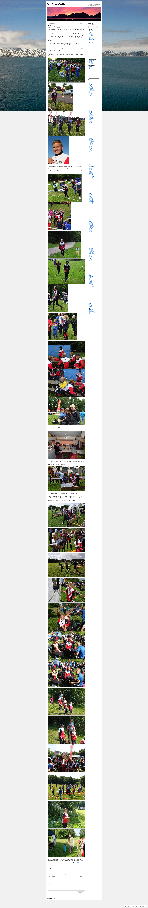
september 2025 (91, 90)
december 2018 (91, 165)
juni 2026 (90, 83)
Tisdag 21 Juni (82, 23)
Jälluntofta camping (51, 23)
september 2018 (91, 166)
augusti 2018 (91, 167)
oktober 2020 (91, 143)
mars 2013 (90, 234)
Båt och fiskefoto (91, 38)
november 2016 (91, 189)
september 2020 (91, 144)
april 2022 (90, 124)
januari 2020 (91, 152)
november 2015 (91, 201)
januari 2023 (91, 116)
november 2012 (91, 238)
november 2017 (91, 176)
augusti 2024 (91, 98)
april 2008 (90, 293)
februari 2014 (91, 223)
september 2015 (91, 203)
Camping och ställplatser (70, 19)
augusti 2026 (91, 82)
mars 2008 (90, 294)
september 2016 (91, 191)
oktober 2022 (91, 119)
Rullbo (90, 47)
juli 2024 (90, 99)
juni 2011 (90, 256)
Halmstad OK (91, 62)
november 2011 (91, 251)
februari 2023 (91, 115)
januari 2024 (91, 106)
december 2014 (91, 212)
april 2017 (90, 183)
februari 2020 (91, 151)
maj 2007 (90, 305)
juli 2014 (90, 218)
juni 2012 (90, 244)
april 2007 (90, 306)
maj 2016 (90, 195)
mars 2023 (90, 114)
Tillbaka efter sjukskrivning (93, 75)
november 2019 (91, 154)
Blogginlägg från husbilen (60, 19)
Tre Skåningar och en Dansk (56, 26)
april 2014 (90, 221)
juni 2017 (90, 181)
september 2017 (91, 178)
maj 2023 (90, 112)
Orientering (58, 874)
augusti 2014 (91, 217)
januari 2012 (91, 249)
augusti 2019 (91, 157)
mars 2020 (90, 150)
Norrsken (76, 19)
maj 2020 (90, 148)
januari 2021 (91, 140)
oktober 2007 (91, 300)
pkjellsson (59, 27)
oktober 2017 (91, 177)
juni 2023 (90, 111)
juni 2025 (90, 93)
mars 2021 (90, 138)
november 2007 (91, 299)
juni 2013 (90, 231)
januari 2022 (91, 127)
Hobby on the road (92, 49)
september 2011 (91, 253)
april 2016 (90, 196)
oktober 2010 (91, 264)
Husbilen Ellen (91, 54)
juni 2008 (90, 291)
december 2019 (91, 153)
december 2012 (91, 237)
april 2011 (90, 258)
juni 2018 (90, 169)
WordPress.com (91, 313)
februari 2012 (91, 248)
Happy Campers (91, 46)
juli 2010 (90, 267)
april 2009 (90, 281)
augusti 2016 (91, 192)
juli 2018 (90, 168)
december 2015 (91, 200)
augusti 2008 (91, 289)
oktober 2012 (91, 239)
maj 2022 (90, 123)
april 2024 (90, 102)
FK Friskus (91, 61)
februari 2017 (91, 185)
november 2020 (91, 142)
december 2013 (91, 225)
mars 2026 (90, 86)
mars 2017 (90, 184)
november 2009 (91, 276)
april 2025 (90, 95)
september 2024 (91, 97)
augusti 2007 (91, 302)
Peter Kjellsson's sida (56, 4)
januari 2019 (91, 164)
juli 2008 (90, 290)
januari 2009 (91, 284)
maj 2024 (90, 101)
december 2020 (91, 141)
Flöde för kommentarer (92, 312)
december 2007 (91, 298)
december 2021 (91, 128)
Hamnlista (81, 19)
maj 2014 (90, 220)
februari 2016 (91, 198)
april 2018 (90, 171)
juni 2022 (90, 122)
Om (84, 19)
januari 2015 (91, 211)
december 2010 (91, 262)
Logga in (90, 310)
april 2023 (90, 113)
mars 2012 (90, 247)
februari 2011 (91, 260)
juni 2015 (90, 206)
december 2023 (91, 107)
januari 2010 (91, 274)
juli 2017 (90, 180)
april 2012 (90, 246)
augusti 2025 (91, 91)
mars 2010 (90, 272)
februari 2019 (91, 163)
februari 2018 (91, 173)
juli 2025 (90, 92)
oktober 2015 (91, 202)
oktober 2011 (91, 252)
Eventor (90, 66)
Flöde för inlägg (91, 311)
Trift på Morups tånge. (92, 74)
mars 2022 (90, 125)
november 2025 (91, 89)
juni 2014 (90, 219)
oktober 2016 (91, 190)
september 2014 (91, 216)
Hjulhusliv (90, 56)
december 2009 (91, 275)
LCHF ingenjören (91, 33)
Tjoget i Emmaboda (80, 862)
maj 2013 (90, 232)
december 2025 (91, 88)
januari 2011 (91, 261)
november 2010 (91, 263)
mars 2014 (90, 222)
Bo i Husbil (91, 55)
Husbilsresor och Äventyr (92, 57)
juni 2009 (90, 279)
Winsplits (90, 67)
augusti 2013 (91, 229)
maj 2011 (90, 257)
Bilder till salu (53, 19)
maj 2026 (90, 84)
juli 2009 (90, 278)
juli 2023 (90, 110)
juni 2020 (90, 147)
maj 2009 (90, 280)
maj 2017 (90, 182)
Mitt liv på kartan (91, 43)
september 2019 (91, 156)
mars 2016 (90, 197)
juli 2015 (90, 205)
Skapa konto (91, 309)
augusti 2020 (91, 145)
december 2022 (91, 117)
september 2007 (91, 301)
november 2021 (91, 129)
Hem (49, 19)
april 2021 (90, 137)
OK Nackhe (91, 63)
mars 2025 (90, 96)
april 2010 (90, 271)
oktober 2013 (91, 227)
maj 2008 (90, 292)
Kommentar (81, 892)
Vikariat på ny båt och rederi (93, 72)
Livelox (90, 68)
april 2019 (90, 162)
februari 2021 (91, 139)
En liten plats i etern (92, 42)
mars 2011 (90, 259)
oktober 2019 (91, 155)
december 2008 (91, 285)
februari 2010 (91, 273)
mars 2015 (90, 209)
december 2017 (91, 175)
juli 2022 (90, 121)
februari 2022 (91, 126)
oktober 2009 (91, 277)
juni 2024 (90, 100)
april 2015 (90, 208)
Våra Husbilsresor (91, 53)
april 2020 (90, 149)
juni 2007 (90, 304)
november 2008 (91, 286)
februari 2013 (91, 235)
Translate (95, 24)
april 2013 (90, 233)
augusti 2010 (91, 266)
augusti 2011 (91, 254)
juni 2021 (90, 135)
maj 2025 (90, 94)
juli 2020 (90, 146)
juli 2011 (90, 255)
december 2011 (91, 250)
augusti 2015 (91, 204)
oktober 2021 (91, 130)
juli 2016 (90, 193)
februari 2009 (91, 283)
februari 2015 (91, 210)
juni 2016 (90, 194)
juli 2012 (90, 243)
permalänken (67, 874)
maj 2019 (90, 161)
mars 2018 (90, 172)
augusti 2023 (91, 109)
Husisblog (90, 48)
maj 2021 (90, 136)
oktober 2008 (91, 287)
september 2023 (91, 108)
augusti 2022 (91, 120)
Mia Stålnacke (91, 34)
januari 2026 (91, 87)
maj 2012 (90, 245)
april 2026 (90, 85)
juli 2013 (90, 230)
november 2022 (91, 118)
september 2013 (91, 228)
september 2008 (91, 288)
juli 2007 (90, 303)
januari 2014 (91, 224)
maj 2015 (90, 207)
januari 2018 (91, 174)
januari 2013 (91, 236)
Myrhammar (91, 35)
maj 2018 (90, 170)
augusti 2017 (91, 179)
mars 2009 (90, 282)
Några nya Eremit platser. (92, 73)
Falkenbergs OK (91, 60)
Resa (61, 874)
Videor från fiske (91, 39)
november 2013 (91, 226)
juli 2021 (90, 134)
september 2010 (91, 265)
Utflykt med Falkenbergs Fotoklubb (94, 71)
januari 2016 (91, 199)
